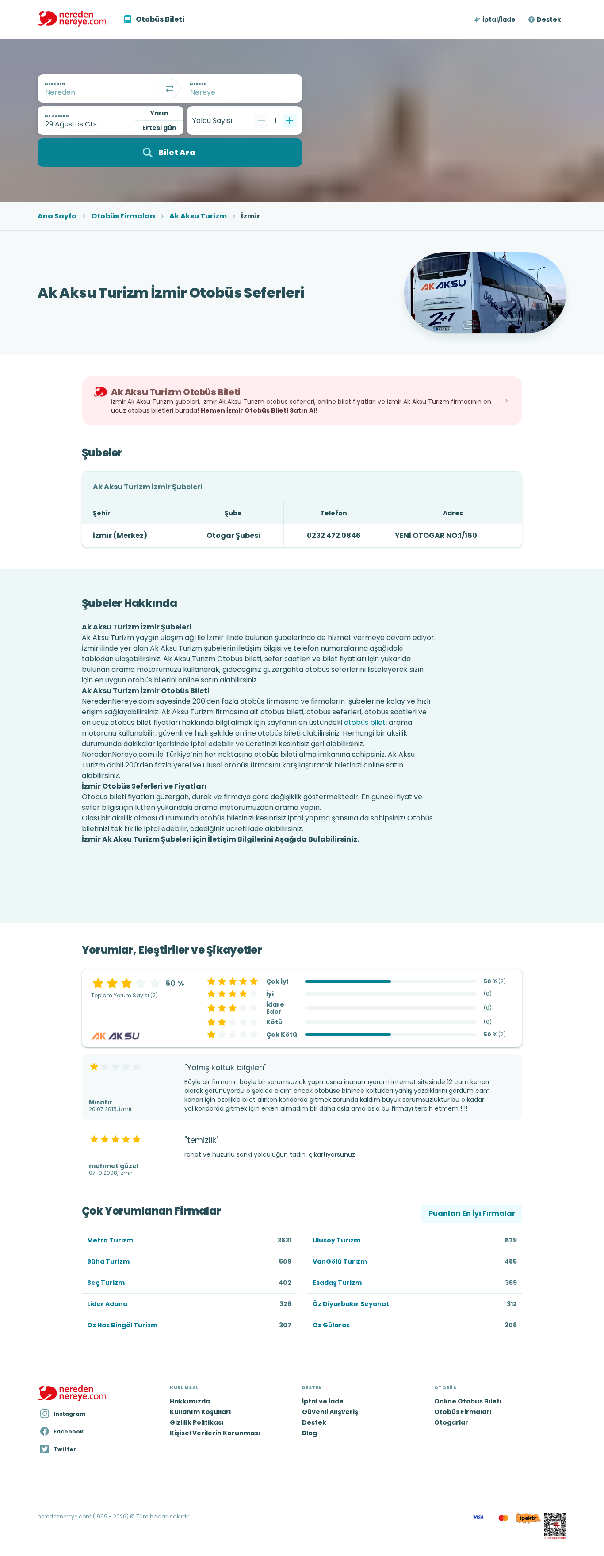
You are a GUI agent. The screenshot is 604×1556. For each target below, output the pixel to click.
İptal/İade (499, 19)
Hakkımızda (190, 1401)
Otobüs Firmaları (123, 216)
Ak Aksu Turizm (198, 216)
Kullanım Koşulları (200, 1411)
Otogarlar (451, 1422)
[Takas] (170, 88)
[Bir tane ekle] (290, 121)
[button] (495, 19)
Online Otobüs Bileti (467, 1401)
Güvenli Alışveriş (330, 1411)
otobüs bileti (365, 722)
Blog (309, 1433)
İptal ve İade (323, 1401)
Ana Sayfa (57, 216)
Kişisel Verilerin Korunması (215, 1433)
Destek (549, 19)
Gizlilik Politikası (197, 1422)
